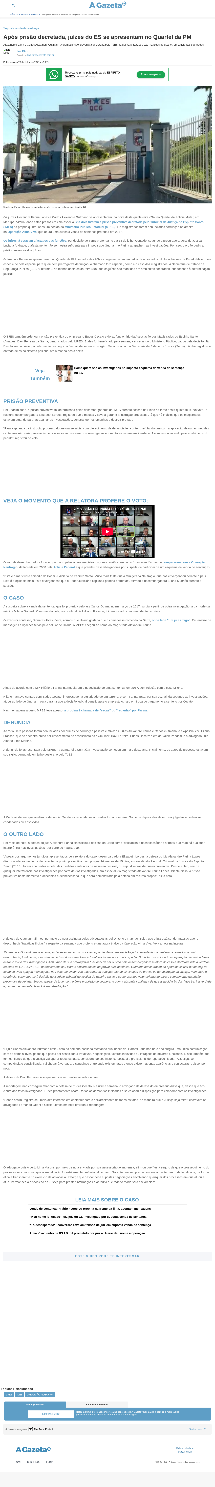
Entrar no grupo (151, 74)
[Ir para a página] (108, 5)
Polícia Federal (64, 567)
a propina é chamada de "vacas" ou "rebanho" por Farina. (106, 710)
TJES (19, 1394)
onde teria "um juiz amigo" (171, 620)
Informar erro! (51, 1414)
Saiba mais (196, 1429)
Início (12, 14)
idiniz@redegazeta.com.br (40, 55)
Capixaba (23, 14)
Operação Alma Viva (22, 232)
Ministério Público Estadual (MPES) (90, 227)
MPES (9, 1394)
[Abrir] (7, 5)
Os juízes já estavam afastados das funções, (35, 240)
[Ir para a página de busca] (13, 5)
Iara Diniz (23, 51)
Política (34, 14)
